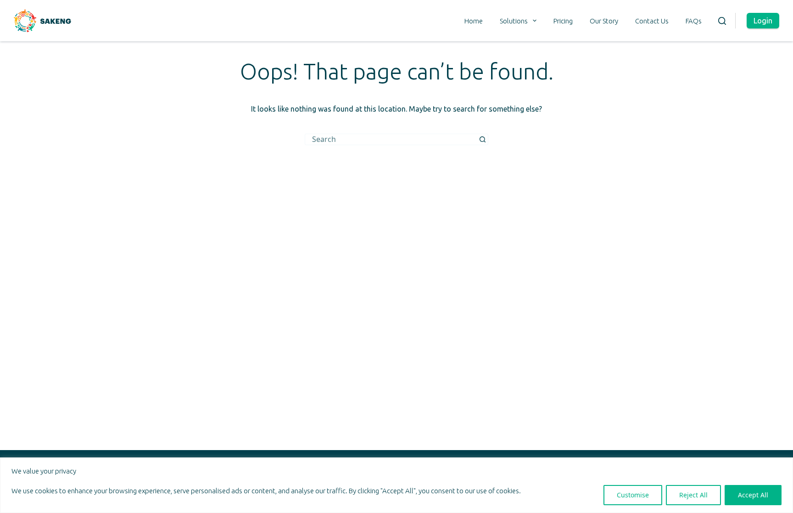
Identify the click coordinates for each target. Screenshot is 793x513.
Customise (633, 494)
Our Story (604, 21)
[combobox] (391, 139)
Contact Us (652, 21)
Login (763, 20)
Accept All (753, 494)
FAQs (694, 21)
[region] (396, 485)
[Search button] (482, 139)
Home (473, 21)
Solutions (514, 21)
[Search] (722, 21)
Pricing (563, 21)
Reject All (693, 494)
